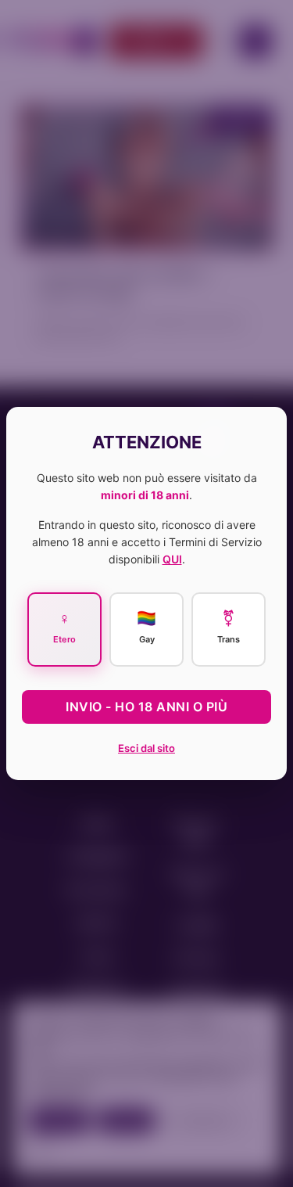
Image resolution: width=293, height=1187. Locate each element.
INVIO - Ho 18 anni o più (146, 706)
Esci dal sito (146, 748)
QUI (172, 559)
